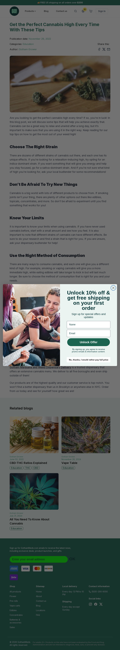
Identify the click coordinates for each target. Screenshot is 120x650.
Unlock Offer (88, 342)
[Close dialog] (113, 287)
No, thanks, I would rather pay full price (88, 360)
